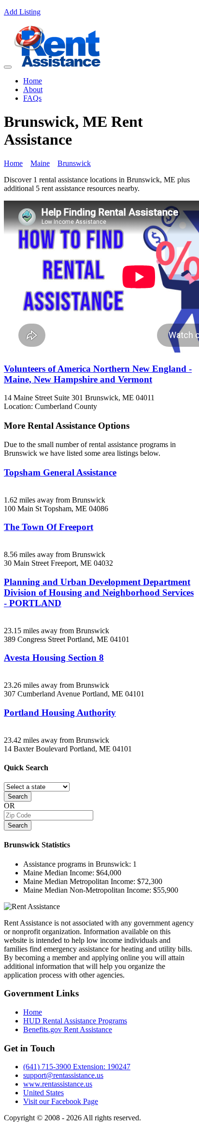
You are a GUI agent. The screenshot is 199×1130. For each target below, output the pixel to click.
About (33, 89)
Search (18, 796)
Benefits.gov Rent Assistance (67, 1029)
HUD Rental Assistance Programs (75, 1021)
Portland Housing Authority (60, 713)
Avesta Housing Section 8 (54, 658)
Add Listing (22, 12)
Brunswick (74, 163)
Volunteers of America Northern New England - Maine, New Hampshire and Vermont (98, 374)
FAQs (32, 98)
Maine (40, 163)
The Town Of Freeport (48, 527)
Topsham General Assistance (60, 472)
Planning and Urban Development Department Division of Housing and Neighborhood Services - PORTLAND (99, 592)
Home (32, 81)
